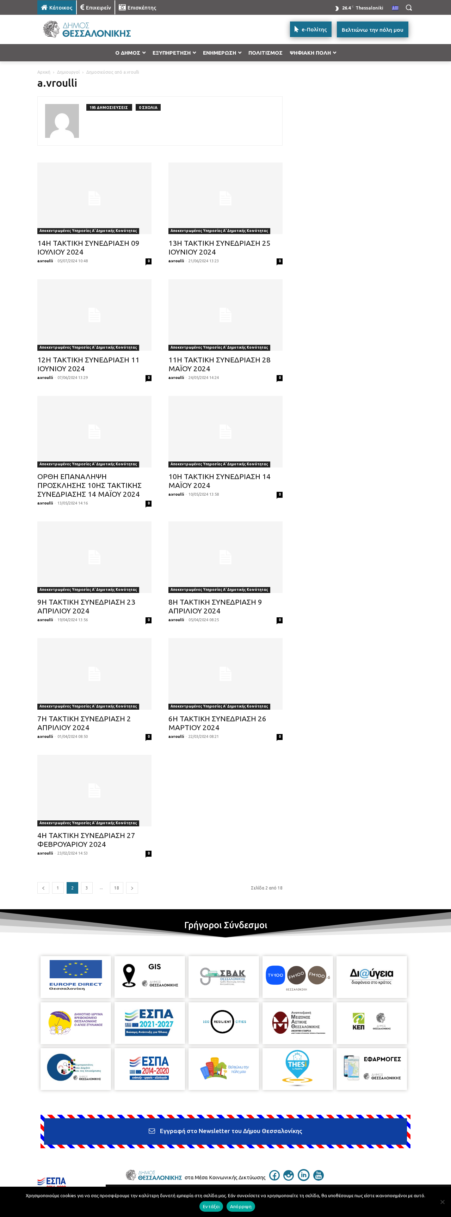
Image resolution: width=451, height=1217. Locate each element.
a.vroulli (45, 261)
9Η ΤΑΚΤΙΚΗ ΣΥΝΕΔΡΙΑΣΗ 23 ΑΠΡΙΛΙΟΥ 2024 (86, 606)
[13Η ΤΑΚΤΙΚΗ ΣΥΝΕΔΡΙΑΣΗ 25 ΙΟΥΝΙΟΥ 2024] (225, 198)
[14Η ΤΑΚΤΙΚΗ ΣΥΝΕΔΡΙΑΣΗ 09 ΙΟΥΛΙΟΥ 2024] (94, 198)
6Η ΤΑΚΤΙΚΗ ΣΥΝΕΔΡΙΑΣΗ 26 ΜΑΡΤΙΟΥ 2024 (217, 723)
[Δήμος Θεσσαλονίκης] (94, 29)
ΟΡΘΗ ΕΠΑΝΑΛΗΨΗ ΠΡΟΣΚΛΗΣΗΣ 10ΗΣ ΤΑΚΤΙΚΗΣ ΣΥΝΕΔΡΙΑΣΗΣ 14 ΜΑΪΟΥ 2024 (89, 485)
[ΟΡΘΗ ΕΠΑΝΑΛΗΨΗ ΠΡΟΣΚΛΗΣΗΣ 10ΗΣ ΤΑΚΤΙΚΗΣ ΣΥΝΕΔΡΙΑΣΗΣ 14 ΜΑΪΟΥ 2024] (94, 431)
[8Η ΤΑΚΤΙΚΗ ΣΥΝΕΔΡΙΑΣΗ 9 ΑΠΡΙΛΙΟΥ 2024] (225, 557)
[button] (409, 7)
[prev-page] (43, 888)
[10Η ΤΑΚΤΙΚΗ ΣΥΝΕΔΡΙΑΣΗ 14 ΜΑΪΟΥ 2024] (225, 431)
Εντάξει (211, 1206)
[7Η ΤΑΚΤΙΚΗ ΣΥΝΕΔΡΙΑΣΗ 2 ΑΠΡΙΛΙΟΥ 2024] (94, 674)
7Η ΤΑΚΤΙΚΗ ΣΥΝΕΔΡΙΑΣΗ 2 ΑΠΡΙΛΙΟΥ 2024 (84, 723)
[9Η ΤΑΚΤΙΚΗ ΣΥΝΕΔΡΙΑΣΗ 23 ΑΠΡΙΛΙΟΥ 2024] (94, 557)
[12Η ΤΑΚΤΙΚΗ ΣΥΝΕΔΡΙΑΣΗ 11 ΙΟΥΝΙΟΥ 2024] (94, 315)
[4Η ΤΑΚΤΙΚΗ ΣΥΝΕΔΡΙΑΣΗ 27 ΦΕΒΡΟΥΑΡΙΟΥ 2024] (94, 790)
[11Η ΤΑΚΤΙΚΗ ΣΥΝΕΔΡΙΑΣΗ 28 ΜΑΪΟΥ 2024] (225, 315)
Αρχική (43, 72)
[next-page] (132, 888)
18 (116, 888)
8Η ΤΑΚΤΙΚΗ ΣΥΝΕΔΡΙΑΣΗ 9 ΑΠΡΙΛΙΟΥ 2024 (215, 606)
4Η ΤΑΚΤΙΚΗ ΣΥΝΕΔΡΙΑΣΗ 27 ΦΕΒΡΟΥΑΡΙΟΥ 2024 (86, 839)
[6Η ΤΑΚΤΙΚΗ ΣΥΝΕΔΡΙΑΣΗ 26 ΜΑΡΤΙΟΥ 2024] (225, 674)
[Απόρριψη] (442, 1201)
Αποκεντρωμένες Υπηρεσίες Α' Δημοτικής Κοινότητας (88, 231)
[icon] (274, 1178)
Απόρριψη (241, 1206)
